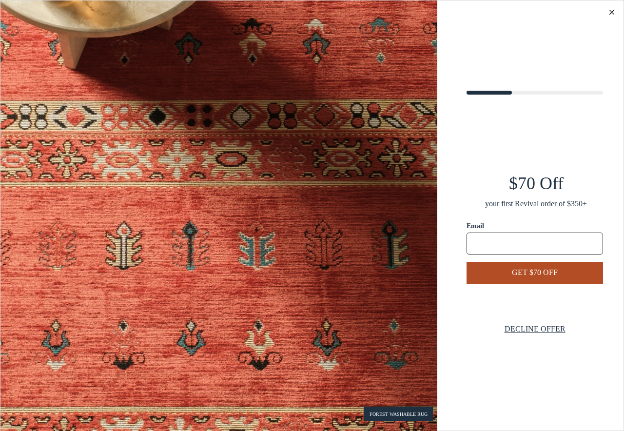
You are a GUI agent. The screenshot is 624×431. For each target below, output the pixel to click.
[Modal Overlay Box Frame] (312, 215)
